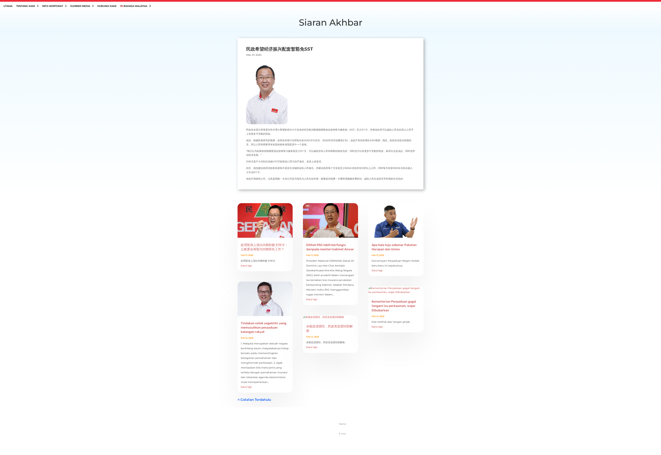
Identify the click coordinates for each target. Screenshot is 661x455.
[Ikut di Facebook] (274, 440)
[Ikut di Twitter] (281, 440)
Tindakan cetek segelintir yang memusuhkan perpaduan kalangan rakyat (263, 327)
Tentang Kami (25, 6)
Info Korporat (52, 6)
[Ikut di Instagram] (289, 440)
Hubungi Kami (106, 6)
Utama (7, 6)
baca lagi (246, 265)
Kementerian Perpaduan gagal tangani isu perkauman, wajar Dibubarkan (394, 306)
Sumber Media (80, 6)
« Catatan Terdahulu (254, 400)
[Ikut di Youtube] (296, 440)
